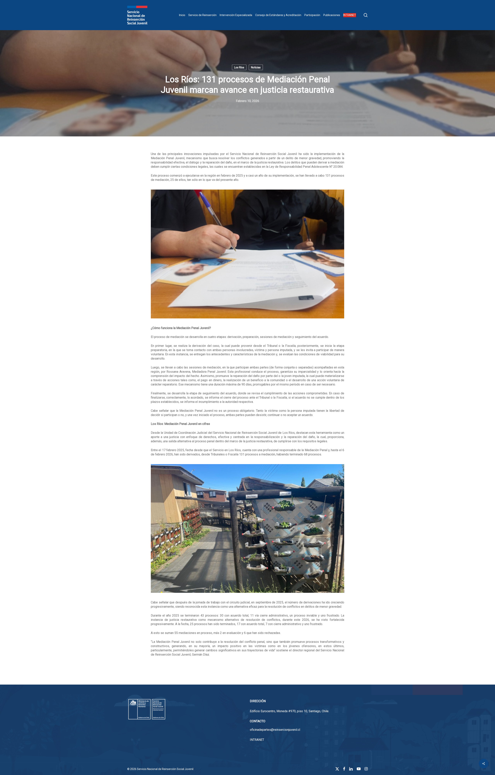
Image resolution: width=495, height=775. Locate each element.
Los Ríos (239, 67)
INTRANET (257, 740)
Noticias (256, 67)
